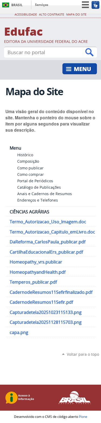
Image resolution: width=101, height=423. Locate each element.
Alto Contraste (51, 14)
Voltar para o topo (83, 354)
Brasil (17, 5)
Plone (83, 416)
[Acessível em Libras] (95, 5)
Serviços (41, 4)
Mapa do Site (76, 14)
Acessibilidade (26, 14)
